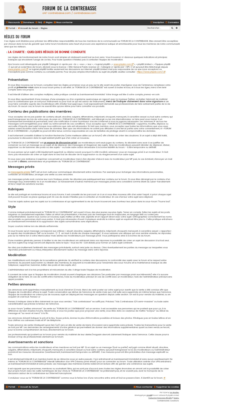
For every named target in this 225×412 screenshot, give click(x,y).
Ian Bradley (174, 392)
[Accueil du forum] (22, 11)
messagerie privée (20, 172)
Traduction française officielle (160, 398)
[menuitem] (27, 22)
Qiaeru (176, 398)
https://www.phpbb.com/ (150, 72)
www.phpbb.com (122, 64)
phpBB (149, 395)
